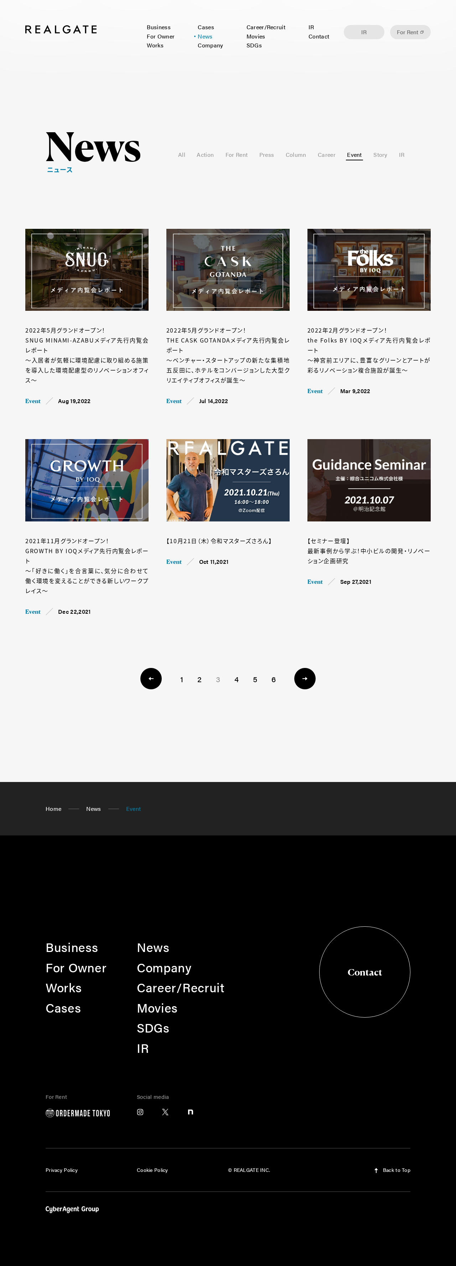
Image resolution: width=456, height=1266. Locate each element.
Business (159, 27)
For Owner (161, 36)
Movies (256, 36)
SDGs (254, 45)
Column (296, 154)
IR (311, 27)
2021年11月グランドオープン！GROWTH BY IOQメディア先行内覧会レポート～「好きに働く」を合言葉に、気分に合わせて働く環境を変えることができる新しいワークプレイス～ (87, 565)
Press (266, 154)
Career (327, 154)
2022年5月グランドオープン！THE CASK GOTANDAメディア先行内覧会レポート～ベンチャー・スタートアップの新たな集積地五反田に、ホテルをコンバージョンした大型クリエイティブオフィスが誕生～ (228, 355)
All (181, 154)
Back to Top (396, 1169)
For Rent (407, 32)
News (205, 36)
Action (205, 154)
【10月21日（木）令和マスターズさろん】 (219, 540)
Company (210, 45)
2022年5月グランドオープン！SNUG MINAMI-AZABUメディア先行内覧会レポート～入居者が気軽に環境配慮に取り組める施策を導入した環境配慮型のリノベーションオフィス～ (87, 355)
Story (380, 154)
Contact (319, 36)
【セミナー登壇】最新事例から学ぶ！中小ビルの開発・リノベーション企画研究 (369, 550)
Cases (206, 27)
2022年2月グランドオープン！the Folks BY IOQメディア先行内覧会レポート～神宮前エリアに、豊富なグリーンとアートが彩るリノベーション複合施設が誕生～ (369, 350)
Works (155, 45)
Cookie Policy (152, 1169)
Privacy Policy (62, 1169)
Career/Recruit (266, 27)
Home (53, 808)
